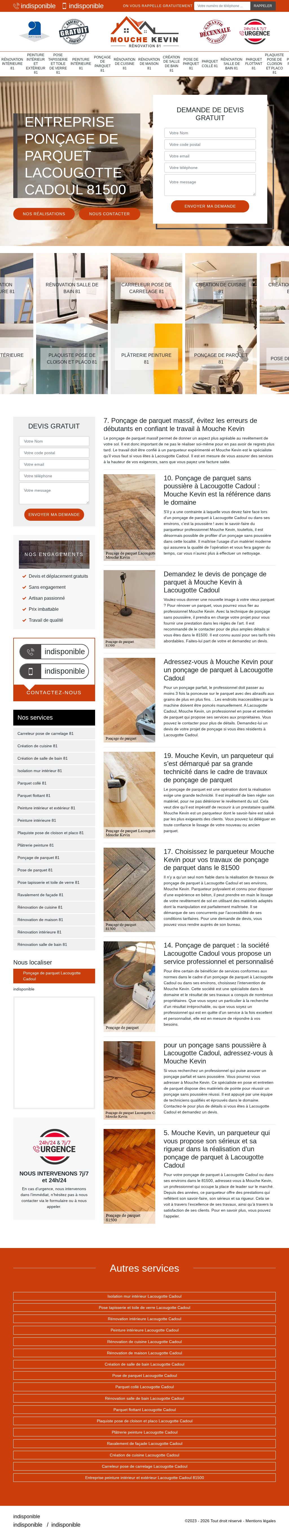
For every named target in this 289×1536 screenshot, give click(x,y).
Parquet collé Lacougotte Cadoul (144, 1387)
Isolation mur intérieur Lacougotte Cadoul (144, 1296)
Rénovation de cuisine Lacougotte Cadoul (144, 1341)
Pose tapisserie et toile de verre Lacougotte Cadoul (144, 1307)
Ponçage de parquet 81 (102, 63)
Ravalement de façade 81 (40, 895)
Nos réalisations (44, 214)
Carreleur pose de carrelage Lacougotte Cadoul (144, 1466)
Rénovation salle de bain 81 (231, 64)
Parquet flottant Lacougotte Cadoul (144, 1409)
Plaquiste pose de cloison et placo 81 (274, 63)
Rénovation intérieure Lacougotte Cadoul (144, 1319)
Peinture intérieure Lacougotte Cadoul (145, 1330)
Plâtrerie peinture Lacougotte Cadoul (145, 1432)
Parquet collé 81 (210, 64)
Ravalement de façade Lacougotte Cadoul (144, 1443)
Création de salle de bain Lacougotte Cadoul (144, 1364)
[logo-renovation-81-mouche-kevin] (144, 32)
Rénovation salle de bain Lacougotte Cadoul (144, 1398)
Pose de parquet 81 (191, 64)
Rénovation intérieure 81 (12, 64)
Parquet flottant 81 (253, 64)
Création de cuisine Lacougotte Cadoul (144, 1455)
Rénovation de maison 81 (149, 64)
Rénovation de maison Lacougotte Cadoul (144, 1353)
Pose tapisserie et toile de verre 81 (58, 63)
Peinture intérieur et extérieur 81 (35, 63)
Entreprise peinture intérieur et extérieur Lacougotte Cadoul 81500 (144, 1477)
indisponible (38, 6)
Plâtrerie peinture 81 (35, 845)
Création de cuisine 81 (37, 746)
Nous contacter (109, 214)
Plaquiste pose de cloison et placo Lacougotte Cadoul (144, 1421)
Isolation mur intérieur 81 (39, 770)
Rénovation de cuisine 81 (124, 64)
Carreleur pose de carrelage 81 (45, 733)
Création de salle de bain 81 (171, 63)
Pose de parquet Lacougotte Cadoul (144, 1375)
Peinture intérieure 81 (81, 64)
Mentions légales (261, 1521)
